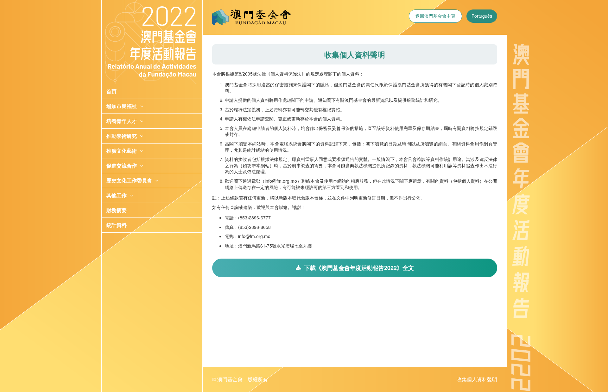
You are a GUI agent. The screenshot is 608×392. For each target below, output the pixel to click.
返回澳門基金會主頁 (435, 16)
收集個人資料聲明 (477, 379)
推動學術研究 (121, 135)
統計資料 (116, 225)
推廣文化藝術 (121, 150)
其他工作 (116, 195)
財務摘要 (116, 210)
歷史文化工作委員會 (129, 180)
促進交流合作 (121, 165)
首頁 (111, 91)
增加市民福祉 (121, 106)
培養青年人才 (121, 121)
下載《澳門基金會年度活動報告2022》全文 (359, 268)
